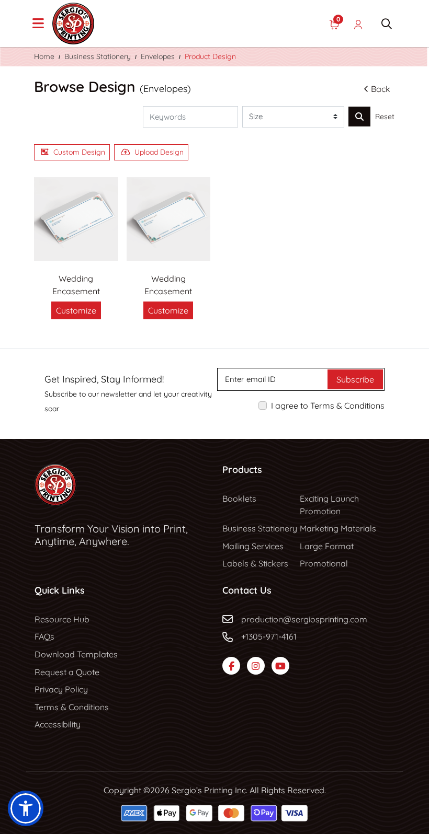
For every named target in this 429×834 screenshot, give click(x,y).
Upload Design (159, 152)
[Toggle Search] (387, 23)
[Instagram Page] (256, 666)
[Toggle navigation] (38, 23)
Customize (76, 310)
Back (380, 89)
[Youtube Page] (280, 666)
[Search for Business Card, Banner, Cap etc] (359, 116)
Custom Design (79, 152)
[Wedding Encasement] (76, 219)
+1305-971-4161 (269, 636)
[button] (25, 808)
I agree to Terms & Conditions (328, 405)
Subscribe (355, 379)
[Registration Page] (358, 23)
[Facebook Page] (231, 666)
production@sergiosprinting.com (304, 619)
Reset (384, 116)
